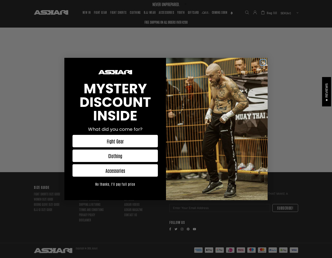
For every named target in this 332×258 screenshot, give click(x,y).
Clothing (115, 156)
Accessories (115, 171)
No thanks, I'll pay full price (115, 184)
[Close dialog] (263, 62)
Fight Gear (115, 141)
